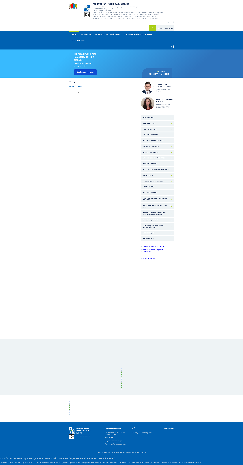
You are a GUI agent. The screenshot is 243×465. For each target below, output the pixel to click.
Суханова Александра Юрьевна (164, 101)
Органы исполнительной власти (107, 34)
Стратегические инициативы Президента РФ (115, 433)
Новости (79, 86)
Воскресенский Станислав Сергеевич (163, 86)
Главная (74, 34)
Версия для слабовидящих (141, 433)
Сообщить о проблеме (85, 72)
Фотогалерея (86, 34)
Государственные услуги (114, 441)
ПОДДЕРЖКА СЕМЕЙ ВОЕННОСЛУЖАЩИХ (138, 34)
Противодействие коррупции (115, 444)
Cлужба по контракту (79, 40)
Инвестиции (109, 438)
